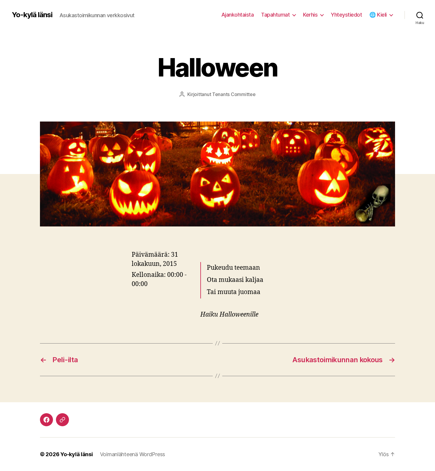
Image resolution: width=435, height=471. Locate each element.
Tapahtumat (275, 15)
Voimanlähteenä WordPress (132, 454)
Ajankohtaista (237, 15)
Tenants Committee (233, 94)
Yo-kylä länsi (32, 14)
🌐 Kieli (378, 15)
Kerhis (310, 15)
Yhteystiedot (346, 15)
